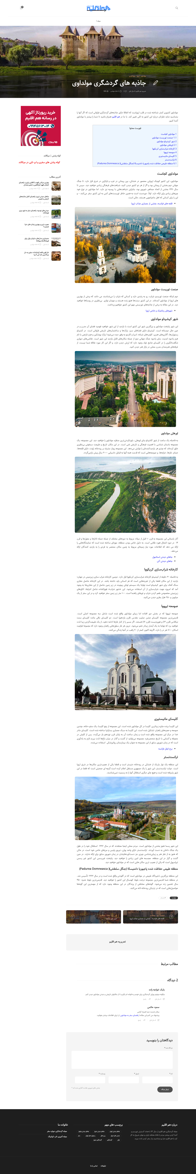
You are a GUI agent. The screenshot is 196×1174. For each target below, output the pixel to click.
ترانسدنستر (171, 160)
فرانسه (162, 915)
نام (171, 1073)
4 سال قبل (132, 91)
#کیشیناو (163, 898)
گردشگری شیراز (97, 1140)
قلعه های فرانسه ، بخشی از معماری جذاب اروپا (147, 918)
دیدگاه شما (168, 1048)
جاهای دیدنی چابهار (83, 1131)
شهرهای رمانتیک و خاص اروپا (159, 311)
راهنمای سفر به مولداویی (129, 1015)
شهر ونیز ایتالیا (111, 918)
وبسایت (102, 1073)
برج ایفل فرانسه (165, 749)
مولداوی (143, 76)
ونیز (116, 915)
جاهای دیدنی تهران (115, 1131)
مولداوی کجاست (169, 134)
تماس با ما (93, 1165)
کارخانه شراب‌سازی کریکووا (164, 149)
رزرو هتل (103, 1136)
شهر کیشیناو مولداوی (167, 141)
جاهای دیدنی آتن (164, 561)
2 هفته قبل (45, 188)
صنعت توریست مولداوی (164, 138)
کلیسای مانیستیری (168, 156)
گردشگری (109, 1140)
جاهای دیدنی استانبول (162, 557)
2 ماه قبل (46, 202)
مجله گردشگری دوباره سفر (57, 1131)
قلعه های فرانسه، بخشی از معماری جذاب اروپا (151, 204)
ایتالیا (108, 915)
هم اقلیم (116, 117)
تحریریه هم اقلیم (141, 91)
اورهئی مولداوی (168, 145)
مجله (99, 21)
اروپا (138, 76)
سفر (79, 1136)
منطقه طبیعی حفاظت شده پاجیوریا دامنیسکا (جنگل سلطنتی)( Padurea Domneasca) (137, 163)
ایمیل (136, 1073)
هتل (118, 1140)
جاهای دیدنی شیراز (99, 1131)
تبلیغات (103, 1165)
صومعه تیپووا (170, 152)
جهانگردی (132, 76)
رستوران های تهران (90, 1136)
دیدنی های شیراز (115, 1136)
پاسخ (144, 999)
